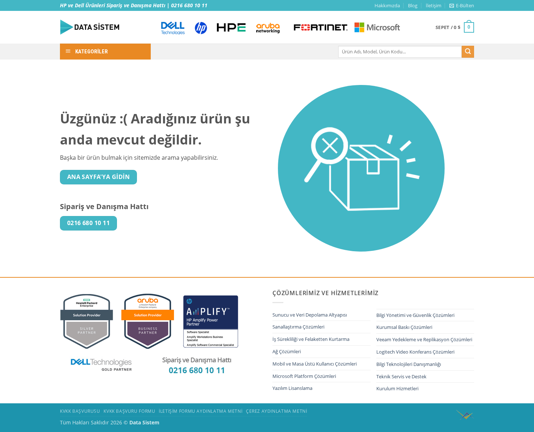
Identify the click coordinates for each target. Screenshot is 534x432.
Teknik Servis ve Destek (401, 376)
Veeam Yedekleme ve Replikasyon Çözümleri (424, 339)
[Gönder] (468, 52)
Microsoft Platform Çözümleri (304, 376)
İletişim (433, 5)
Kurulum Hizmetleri (397, 388)
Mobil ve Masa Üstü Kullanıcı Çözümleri (314, 363)
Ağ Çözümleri (286, 351)
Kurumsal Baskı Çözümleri (404, 327)
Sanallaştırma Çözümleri (298, 326)
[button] (461, 5)
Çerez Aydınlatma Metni (276, 411)
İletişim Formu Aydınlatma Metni (200, 411)
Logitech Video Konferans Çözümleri (415, 352)
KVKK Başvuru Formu (129, 411)
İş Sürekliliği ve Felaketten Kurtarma (310, 339)
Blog (412, 5)
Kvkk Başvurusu (80, 411)
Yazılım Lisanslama (292, 388)
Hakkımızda (387, 5)
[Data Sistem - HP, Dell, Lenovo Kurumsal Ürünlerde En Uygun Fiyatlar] (103, 27)
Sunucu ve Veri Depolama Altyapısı (309, 314)
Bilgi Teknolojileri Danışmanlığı (408, 364)
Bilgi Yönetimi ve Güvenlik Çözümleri (415, 315)
